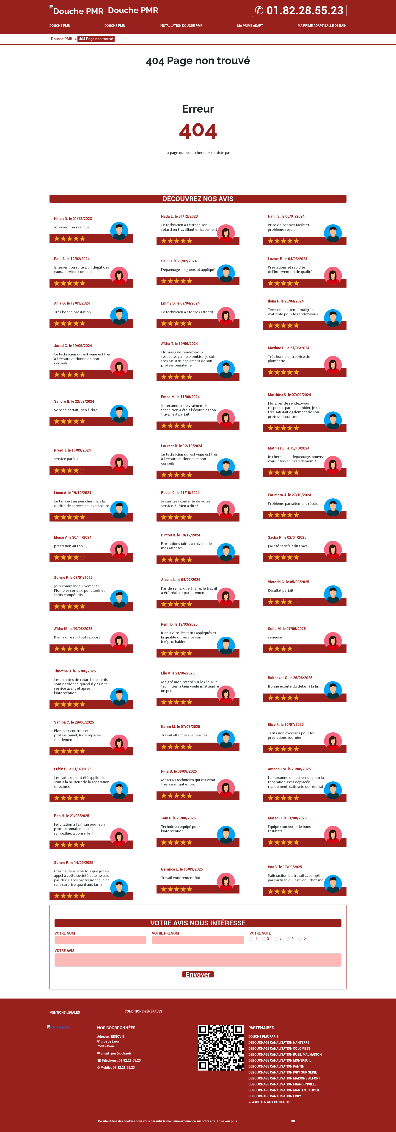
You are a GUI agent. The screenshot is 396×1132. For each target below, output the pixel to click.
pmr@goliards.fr (123, 1053)
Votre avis (64, 951)
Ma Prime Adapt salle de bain (322, 26)
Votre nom (65, 933)
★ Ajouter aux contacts (269, 1102)
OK (293, 1121)
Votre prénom (165, 933)
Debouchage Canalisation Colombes (279, 1048)
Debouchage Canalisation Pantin (276, 1066)
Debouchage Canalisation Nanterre (278, 1042)
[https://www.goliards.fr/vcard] (221, 1048)
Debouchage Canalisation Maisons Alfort (284, 1078)
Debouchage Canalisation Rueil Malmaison (285, 1054)
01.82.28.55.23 (130, 1060)
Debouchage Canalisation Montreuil (279, 1060)
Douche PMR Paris (263, 1036)
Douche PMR (60, 26)
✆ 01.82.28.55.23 (299, 10)
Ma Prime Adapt (250, 26)
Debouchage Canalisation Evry (274, 1096)
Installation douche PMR (181, 26)
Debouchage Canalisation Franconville (282, 1084)
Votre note (260, 933)
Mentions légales (65, 1012)
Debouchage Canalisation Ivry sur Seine (282, 1072)
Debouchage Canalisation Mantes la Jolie (284, 1090)
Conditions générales (143, 1011)
